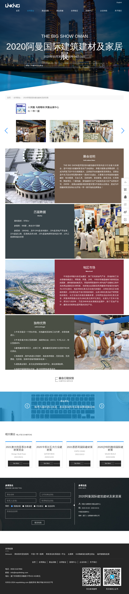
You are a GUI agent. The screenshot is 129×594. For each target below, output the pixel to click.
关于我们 (118, 11)
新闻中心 (89, 11)
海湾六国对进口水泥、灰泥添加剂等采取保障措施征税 (64, 407)
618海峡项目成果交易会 (85, 554)
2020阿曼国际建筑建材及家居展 (36, 98)
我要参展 (17, 506)
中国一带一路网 (37, 554)
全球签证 (74, 11)
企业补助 (103, 11)
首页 (18, 11)
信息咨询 (51, 506)
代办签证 (39, 506)
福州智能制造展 (103, 554)
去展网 (70, 554)
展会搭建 (59, 11)
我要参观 (28, 506)
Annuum (8, 554)
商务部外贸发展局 (21, 554)
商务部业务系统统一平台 (55, 554)
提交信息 (38, 523)
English (119, 2)
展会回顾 (45, 11)
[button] (6, 130)
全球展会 (30, 11)
